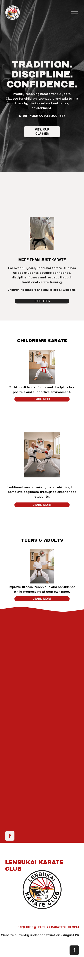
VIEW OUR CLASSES (42, 131)
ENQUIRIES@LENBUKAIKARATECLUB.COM (48, 927)
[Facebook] (9, 836)
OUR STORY (42, 301)
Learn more (42, 399)
